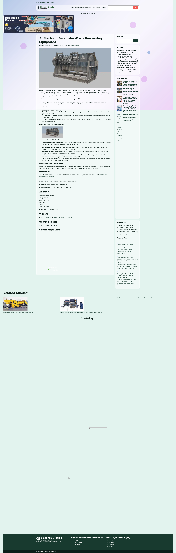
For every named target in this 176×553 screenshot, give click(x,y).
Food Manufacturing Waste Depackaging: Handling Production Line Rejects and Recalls (130, 100)
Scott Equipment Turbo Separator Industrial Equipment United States (138, 298)
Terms (76, 541)
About (111, 541)
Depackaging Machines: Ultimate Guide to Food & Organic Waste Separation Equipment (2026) (127, 266)
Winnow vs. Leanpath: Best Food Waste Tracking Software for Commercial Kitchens (130, 83)
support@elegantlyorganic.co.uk (46, 2)
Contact (111, 543)
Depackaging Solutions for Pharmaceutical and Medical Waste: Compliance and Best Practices (130, 108)
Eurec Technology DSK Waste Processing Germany (19, 312)
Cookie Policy (78, 543)
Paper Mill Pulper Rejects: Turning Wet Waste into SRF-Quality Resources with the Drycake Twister (130, 91)
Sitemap (111, 545)
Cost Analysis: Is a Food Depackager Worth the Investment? (124, 251)
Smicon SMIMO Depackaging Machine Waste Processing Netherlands (81, 312)
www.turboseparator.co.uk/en (63, 217)
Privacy (111, 546)
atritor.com (47, 217)
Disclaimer (77, 545)
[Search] (135, 7)
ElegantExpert (75, 45)
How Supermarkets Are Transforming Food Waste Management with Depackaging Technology (130, 117)
